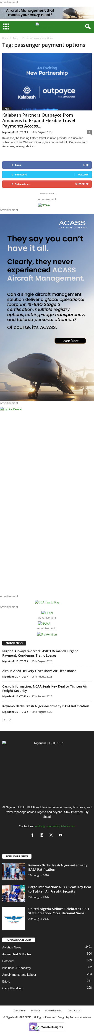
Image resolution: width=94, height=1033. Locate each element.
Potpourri (8, 961)
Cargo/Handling (12, 988)
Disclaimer (20, 1010)
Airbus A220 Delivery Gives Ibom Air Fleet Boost (39, 671)
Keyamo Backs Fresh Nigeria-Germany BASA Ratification (45, 706)
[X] (52, 835)
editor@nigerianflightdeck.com (55, 826)
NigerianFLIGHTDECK (15, 132)
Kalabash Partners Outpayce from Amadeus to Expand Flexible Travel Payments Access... (38, 120)
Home (5, 38)
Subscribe (82, 184)
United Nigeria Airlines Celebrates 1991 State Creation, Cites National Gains (58, 911)
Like (86, 165)
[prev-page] (4, 719)
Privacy (35, 1010)
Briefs (6, 981)
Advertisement (54, 1010)
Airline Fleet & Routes (16, 954)
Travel (6, 108)
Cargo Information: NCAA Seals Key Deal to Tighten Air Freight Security (59, 889)
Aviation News (11, 947)
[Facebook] (33, 835)
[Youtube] (61, 835)
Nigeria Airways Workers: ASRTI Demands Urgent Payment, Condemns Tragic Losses (40, 653)
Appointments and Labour (19, 974)
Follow (83, 174)
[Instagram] (42, 835)
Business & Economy (16, 968)
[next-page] (10, 719)
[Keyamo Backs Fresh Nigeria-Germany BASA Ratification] (13, 871)
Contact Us (74, 1010)
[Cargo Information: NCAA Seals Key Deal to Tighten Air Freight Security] (13, 893)
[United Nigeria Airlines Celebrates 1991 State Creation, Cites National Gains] (13, 918)
